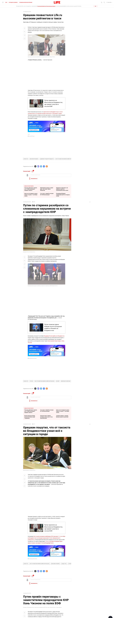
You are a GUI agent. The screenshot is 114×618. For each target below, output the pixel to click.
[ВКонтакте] (44, 166)
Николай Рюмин (31, 136)
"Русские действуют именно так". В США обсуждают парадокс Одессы (30, 189)
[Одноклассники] (47, 166)
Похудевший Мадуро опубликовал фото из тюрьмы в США (63, 195)
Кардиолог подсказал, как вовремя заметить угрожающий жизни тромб (62, 189)
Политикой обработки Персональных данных (46, 6)
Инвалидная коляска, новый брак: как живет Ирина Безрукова (46, 189)
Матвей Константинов (33, 358)
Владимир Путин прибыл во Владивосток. (54, 336)
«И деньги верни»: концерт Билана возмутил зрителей (62, 416)
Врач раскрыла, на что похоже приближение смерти (63, 611)
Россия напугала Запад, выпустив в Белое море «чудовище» (29, 417)
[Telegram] (41, 166)
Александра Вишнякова (33, 558)
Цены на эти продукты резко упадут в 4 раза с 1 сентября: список (30, 195)
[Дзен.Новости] (35, 166)
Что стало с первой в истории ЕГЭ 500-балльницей (46, 194)
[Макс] (38, 166)
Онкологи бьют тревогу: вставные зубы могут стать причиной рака (46, 417)
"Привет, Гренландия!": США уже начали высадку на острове (30, 612)
